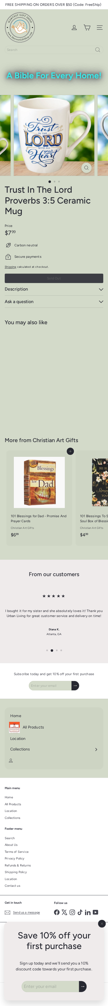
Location (11, 811)
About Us (11, 845)
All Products (13, 804)
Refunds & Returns (18, 865)
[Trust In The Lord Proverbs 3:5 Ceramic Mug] (39, 378)
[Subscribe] (83, 986)
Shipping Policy (16, 872)
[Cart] (87, 27)
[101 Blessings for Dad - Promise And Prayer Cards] (39, 495)
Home (9, 797)
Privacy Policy (15, 858)
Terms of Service (17, 852)
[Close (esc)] (102, 924)
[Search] (97, 50)
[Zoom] (86, 168)
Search (10, 838)
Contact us (12, 886)
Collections (12, 818)
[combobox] (54, 50)
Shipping (10, 267)
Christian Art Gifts (55, 440)
